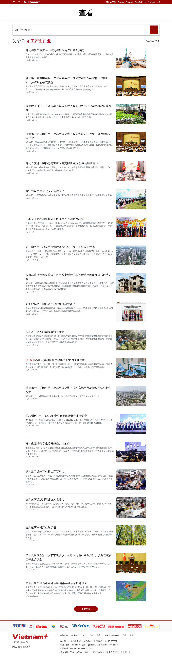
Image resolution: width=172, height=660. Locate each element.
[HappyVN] (152, 626)
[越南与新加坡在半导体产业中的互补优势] (131, 368)
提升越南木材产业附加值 (41, 527)
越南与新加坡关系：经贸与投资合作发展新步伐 (55, 50)
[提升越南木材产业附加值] (131, 535)
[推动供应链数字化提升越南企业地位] (131, 452)
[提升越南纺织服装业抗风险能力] (131, 507)
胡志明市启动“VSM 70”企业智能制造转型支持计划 (56, 415)
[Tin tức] (41, 626)
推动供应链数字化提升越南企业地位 (48, 443)
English (121, 2)
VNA (106, 635)
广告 (124, 635)
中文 (145, 2)
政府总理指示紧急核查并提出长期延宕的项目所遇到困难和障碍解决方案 (68, 277)
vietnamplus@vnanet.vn (81, 648)
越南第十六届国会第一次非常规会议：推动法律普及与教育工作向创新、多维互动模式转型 (67, 80)
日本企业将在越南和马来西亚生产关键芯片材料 (55, 219)
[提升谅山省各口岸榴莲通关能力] (131, 340)
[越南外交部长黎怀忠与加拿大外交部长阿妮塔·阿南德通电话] (131, 171)
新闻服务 (115, 635)
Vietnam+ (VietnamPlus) (32, 2)
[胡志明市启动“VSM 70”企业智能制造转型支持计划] (131, 424)
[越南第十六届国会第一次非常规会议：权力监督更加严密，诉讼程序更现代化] (131, 142)
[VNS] (81, 626)
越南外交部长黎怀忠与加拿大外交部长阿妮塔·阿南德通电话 (62, 163)
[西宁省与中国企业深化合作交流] (131, 199)
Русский (151, 2)
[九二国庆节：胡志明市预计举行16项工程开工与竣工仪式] (131, 255)
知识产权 (64, 635)
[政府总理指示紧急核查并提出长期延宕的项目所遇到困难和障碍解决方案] (131, 283)
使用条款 (75, 635)
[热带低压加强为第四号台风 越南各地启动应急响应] (131, 591)
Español (138, 2)
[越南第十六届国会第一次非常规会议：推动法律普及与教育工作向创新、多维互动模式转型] (131, 86)
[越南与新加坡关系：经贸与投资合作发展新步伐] (131, 58)
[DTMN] (116, 626)
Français (129, 2)
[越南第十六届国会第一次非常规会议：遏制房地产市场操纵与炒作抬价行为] (131, 396)
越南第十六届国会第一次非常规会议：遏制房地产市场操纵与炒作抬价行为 (68, 390)
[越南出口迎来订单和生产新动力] (131, 479)
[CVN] (99, 626)
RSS (84, 635)
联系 (132, 635)
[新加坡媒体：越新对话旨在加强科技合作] (131, 312)
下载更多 (86, 609)
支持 (91, 635)
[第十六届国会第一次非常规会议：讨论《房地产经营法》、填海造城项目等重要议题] (131, 563)
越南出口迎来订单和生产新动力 (45, 471)
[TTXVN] (19, 626)
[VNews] (31, 626)
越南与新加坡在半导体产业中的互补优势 (60, 360)
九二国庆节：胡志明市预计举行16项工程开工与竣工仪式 (60, 246)
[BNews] (53, 626)
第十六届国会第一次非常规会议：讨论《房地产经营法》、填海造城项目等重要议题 (68, 557)
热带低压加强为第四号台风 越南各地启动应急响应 (56, 583)
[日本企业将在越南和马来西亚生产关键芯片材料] (131, 227)
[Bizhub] (64, 626)
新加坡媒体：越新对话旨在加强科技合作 (50, 304)
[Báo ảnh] (134, 626)
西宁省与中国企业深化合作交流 (45, 191)
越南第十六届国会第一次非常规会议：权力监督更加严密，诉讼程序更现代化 (68, 136)
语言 (99, 635)
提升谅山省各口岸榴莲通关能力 (45, 332)
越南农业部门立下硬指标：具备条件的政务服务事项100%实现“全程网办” (68, 108)
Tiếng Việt (111, 2)
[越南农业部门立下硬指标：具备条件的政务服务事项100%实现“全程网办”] (131, 114)
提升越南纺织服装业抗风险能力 (45, 499)
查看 (86, 13)
